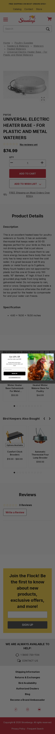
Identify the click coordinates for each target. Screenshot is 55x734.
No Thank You (14, 377)
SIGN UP (14, 373)
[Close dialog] (52, 355)
